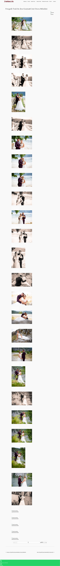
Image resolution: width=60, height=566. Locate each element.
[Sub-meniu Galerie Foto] (35, 1)
